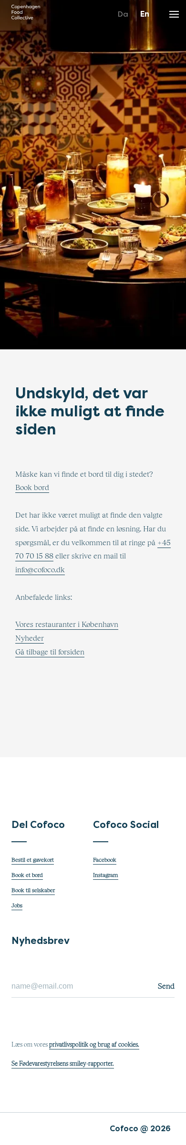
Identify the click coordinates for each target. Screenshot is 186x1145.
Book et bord (27, 875)
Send (166, 986)
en (144, 14)
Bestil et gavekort (32, 860)
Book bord (32, 487)
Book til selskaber (33, 891)
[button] (174, 12)
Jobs (16, 906)
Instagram (105, 875)
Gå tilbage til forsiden (49, 652)
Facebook (104, 860)
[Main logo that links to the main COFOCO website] (25, 14)
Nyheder (29, 638)
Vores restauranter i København (66, 624)
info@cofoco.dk (40, 570)
